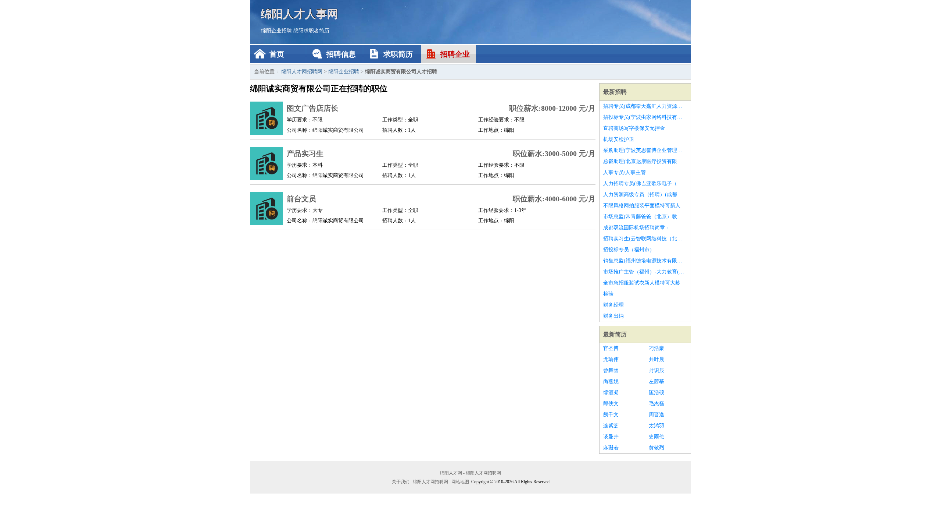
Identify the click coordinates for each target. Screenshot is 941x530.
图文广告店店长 (312, 108)
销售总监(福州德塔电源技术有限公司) (645, 261)
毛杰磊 (656, 403)
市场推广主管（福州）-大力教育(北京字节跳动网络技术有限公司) (645, 272)
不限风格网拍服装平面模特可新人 (641, 205)
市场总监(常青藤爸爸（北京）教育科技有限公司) (645, 216)
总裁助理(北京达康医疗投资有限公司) (645, 161)
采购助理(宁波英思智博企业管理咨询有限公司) (645, 150)
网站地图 (460, 481)
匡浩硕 (656, 392)
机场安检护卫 (618, 139)
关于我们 (400, 481)
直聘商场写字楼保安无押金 (634, 128)
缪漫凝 (611, 392)
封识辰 (656, 370)
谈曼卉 (611, 436)
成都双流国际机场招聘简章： (636, 227)
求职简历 (398, 54)
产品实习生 (305, 153)
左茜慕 (656, 381)
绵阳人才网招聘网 (301, 71)
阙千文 (611, 414)
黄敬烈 (656, 448)
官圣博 (611, 348)
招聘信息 (341, 54)
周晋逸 (656, 414)
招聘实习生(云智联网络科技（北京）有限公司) (645, 238)
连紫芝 (611, 425)
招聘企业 (455, 54)
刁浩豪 (656, 348)
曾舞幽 (611, 370)
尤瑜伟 (611, 359)
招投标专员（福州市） (629, 249)
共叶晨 (656, 359)
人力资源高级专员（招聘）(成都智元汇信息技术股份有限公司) (645, 194)
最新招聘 (615, 92)
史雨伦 (656, 436)
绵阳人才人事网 (299, 14)
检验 (608, 294)
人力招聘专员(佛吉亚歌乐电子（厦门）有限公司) (645, 183)
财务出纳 (613, 316)
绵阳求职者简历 (311, 30)
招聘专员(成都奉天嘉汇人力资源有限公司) (645, 106)
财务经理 (613, 305)
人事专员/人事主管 (624, 172)
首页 (276, 54)
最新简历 (615, 334)
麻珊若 (611, 448)
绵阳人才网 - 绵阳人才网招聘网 (470, 473)
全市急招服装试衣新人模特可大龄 (641, 283)
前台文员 (301, 199)
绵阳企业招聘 (276, 30)
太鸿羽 (656, 425)
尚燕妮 (611, 381)
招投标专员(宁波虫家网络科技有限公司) (645, 117)
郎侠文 (611, 403)
